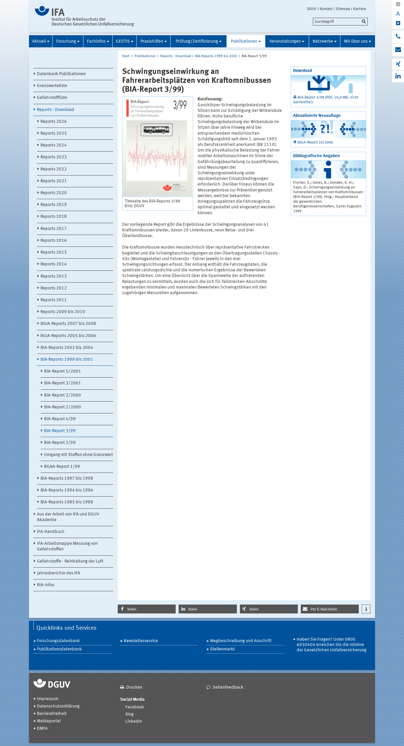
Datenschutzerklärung (58, 706)
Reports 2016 (54, 241)
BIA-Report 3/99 (60, 431)
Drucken (134, 687)
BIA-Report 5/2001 (62, 371)
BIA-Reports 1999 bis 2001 (67, 359)
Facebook (134, 707)
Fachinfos (96, 41)
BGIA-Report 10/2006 (315, 142)
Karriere (359, 8)
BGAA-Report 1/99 (62, 467)
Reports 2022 (54, 169)
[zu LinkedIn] (398, 76)
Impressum (47, 699)
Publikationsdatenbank (59, 649)
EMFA (42, 728)
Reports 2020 (54, 193)
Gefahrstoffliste (52, 98)
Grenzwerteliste (52, 86)
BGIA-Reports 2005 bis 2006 (68, 336)
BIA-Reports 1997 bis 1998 (67, 478)
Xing (129, 714)
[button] (147, 609)
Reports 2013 (54, 276)
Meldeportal (49, 721)
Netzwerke (323, 41)
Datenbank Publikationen (61, 74)
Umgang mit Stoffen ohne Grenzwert (78, 455)
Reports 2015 (54, 252)
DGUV (311, 8)
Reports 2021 (54, 181)
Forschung (66, 41)
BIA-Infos (45, 585)
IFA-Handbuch (50, 532)
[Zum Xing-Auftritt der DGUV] (398, 64)
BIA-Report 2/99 (60, 443)
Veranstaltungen (285, 41)
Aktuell (39, 41)
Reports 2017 (54, 229)
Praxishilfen (151, 41)
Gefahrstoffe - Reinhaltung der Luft (70, 561)
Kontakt (326, 8)
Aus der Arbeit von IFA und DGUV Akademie (68, 517)
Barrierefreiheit (52, 714)
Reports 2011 (54, 300)
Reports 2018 (54, 217)
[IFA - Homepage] (84, 16)
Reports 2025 (54, 133)
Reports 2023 (54, 157)
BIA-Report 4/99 (60, 419)
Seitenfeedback (228, 687)
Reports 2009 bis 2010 (63, 312)
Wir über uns (356, 41)
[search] (340, 21)
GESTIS (123, 41)
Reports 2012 (54, 288)
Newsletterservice (141, 641)
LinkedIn (133, 721)
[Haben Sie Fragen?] (398, 37)
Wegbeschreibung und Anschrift (241, 641)
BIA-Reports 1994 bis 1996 (67, 490)
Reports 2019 (54, 205)
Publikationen (244, 41)
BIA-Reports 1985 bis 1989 (67, 502)
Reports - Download (55, 110)
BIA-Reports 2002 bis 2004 (67, 348)
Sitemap (343, 8)
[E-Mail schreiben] (398, 50)
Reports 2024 (54, 145)
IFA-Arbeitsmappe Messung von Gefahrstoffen (67, 547)
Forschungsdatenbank (58, 641)
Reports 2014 (54, 264)
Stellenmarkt (222, 649)
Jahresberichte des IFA (58, 573)
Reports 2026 (54, 122)
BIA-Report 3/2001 (62, 383)
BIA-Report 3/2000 (62, 395)
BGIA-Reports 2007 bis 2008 (68, 324)
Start (126, 56)
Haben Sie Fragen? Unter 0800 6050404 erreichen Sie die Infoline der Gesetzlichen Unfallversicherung (331, 644)
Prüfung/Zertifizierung (197, 41)
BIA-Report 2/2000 (62, 407)
